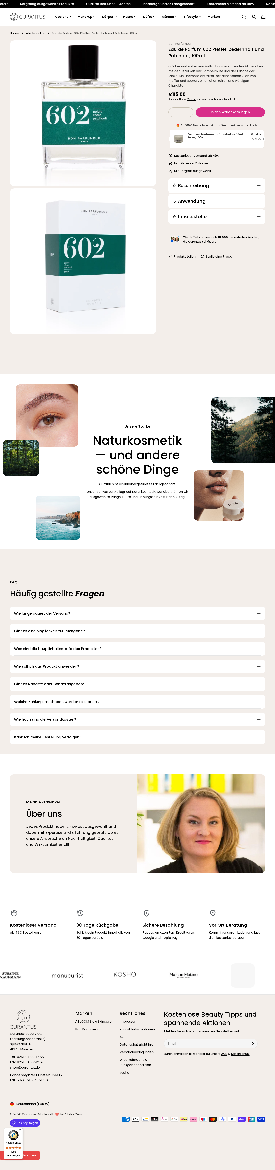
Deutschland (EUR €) (32, 1104)
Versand (191, 99)
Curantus (29, 1114)
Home (14, 33)
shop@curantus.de (25, 1067)
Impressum (129, 1021)
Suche (124, 1072)
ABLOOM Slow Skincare (93, 1021)
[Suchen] (244, 17)
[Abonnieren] (253, 1043)
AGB (123, 1037)
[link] (42, 4)
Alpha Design (75, 1114)
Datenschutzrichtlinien (137, 1044)
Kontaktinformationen (137, 1029)
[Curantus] (21, 975)
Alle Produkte (35, 33)
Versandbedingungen (137, 1052)
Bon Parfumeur (87, 1029)
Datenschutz (240, 1054)
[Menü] (20, 1130)
